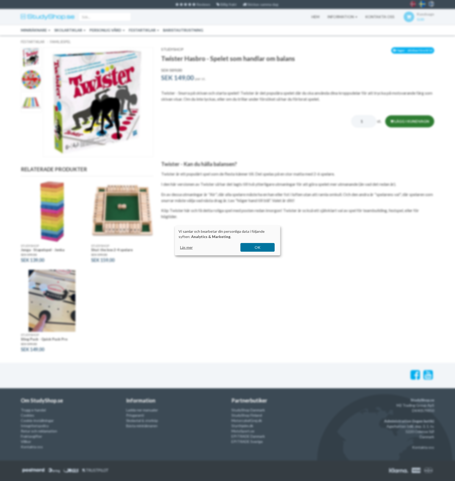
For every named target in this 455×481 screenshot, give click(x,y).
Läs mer (186, 247)
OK (257, 247)
